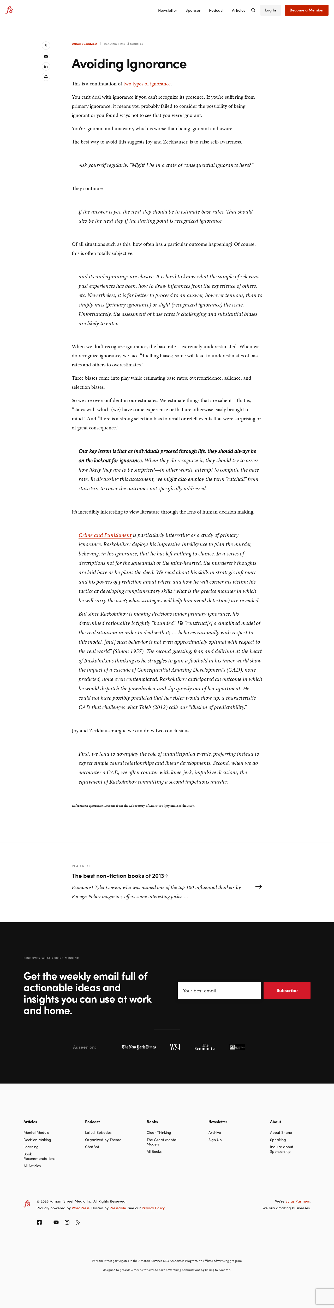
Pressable (118, 1207)
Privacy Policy (153, 1207)
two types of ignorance (147, 83)
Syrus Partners (297, 1201)
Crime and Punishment (105, 535)
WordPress (81, 1207)
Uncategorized (84, 43)
